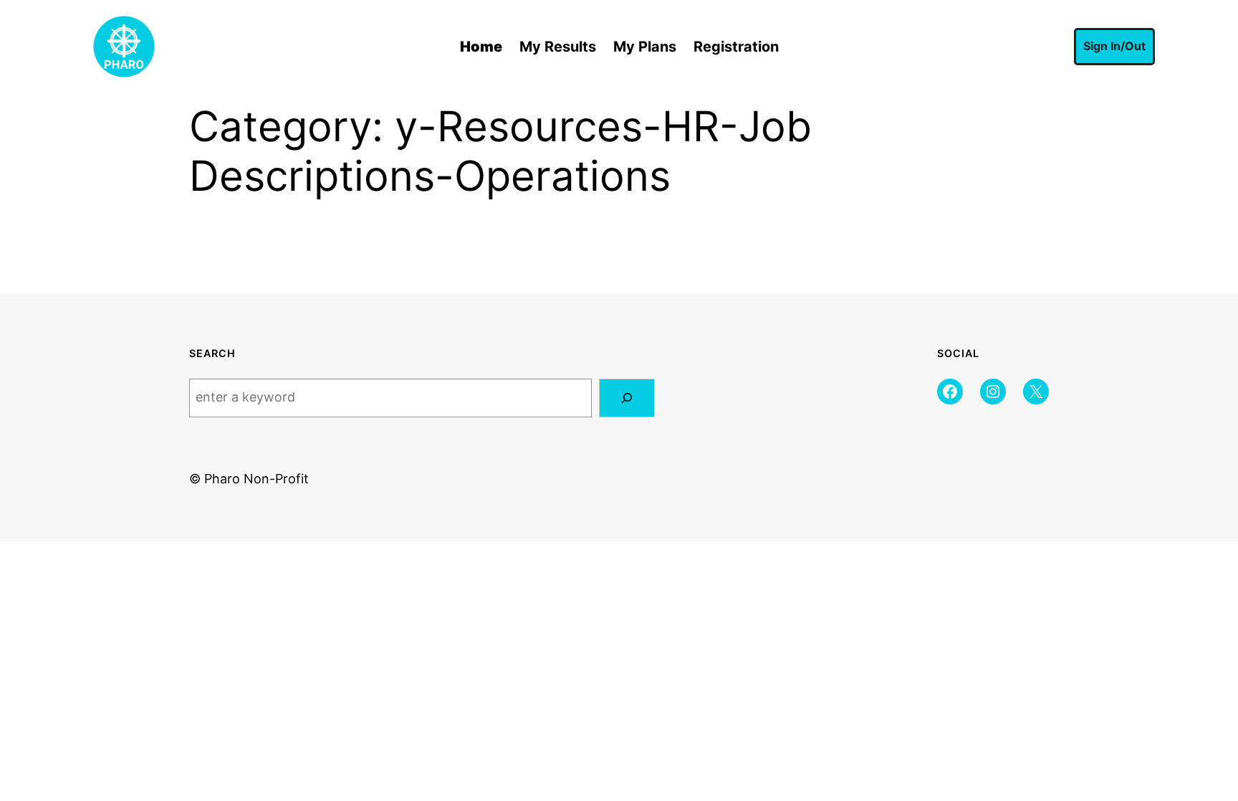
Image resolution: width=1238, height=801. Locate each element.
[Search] (627, 398)
